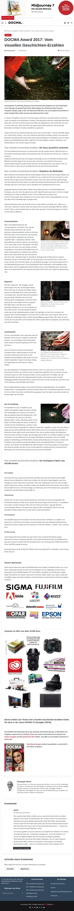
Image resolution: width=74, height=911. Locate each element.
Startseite (9, 31)
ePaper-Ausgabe (10, 737)
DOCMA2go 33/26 (31, 896)
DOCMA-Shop (29, 734)
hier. (13, 552)
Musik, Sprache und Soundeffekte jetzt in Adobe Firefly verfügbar (37, 18)
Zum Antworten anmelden (22, 848)
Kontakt (53, 887)
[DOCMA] (15, 22)
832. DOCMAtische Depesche (35, 890)
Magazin (15, 31)
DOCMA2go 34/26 (31, 893)
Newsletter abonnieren (58, 883)
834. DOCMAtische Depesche (35, 883)
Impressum (54, 895)
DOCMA (49, 904)
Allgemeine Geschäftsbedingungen (61, 891)
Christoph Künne (10, 50)
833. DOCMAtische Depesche (35, 887)
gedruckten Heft (29, 737)
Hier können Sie (32, 744)
